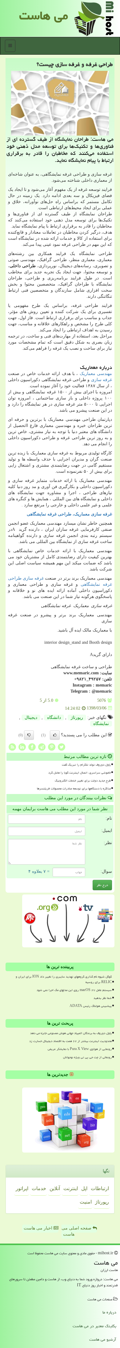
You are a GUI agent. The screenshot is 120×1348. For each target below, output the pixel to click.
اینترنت (70, 1188)
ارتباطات (100, 1188)
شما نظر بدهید (103, 998)
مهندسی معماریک (96, 373)
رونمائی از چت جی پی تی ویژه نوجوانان (87, 1057)
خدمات (39, 1188)
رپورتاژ (77, 717)
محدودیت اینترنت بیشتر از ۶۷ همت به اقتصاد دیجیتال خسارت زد (70, 1041)
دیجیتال (31, 717)
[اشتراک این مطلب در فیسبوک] (32, 746)
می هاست (43, 15)
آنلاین (55, 1188)
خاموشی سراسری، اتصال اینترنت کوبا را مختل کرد (79, 773)
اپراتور (22, 1188)
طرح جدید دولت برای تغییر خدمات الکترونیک (83, 781)
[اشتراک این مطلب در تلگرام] (42, 746)
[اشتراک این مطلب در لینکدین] (22, 746)
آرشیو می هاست (102, 1339)
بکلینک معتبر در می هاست (94, 1326)
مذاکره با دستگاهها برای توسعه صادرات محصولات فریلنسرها (74, 788)
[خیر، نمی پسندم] (29, 735)
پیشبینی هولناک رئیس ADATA (91, 1006)
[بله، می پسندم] (55, 735)
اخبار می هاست (39, 1228)
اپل (84, 1188)
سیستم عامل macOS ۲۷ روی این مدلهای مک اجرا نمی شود (74, 990)
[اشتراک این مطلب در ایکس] (61, 746)
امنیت (86, 1201)
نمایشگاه (101, 723)
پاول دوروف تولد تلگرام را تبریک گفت (86, 765)
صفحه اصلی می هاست (77, 1231)
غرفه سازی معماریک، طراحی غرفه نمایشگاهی (69, 514)
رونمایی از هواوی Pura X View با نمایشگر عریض (80, 1049)
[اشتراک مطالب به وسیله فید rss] (12, 746)
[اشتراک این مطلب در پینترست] (51, 746)
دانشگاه (54, 717)
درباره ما (109, 1312)
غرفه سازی (101, 379)
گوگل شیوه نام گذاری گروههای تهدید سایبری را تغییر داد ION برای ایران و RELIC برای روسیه (64, 979)
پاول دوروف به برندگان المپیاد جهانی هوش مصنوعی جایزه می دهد (71, 1033)
